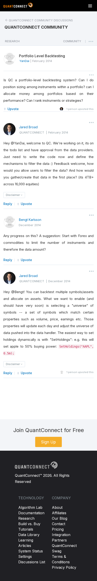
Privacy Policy (64, 567)
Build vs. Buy (29, 524)
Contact (58, 524)
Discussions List (31, 562)
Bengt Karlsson (30, 220)
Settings (25, 556)
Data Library (28, 534)
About (57, 507)
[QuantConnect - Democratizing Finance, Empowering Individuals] (18, 6)
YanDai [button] (24, 61)
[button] (72, 42)
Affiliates (59, 513)
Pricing (58, 529)
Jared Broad (28, 127)
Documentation (31, 513)
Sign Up (48, 442)
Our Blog (59, 518)
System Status (30, 551)
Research (26, 518)
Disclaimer (13, 195)
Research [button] (12, 41)
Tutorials (25, 529)
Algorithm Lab (30, 507)
